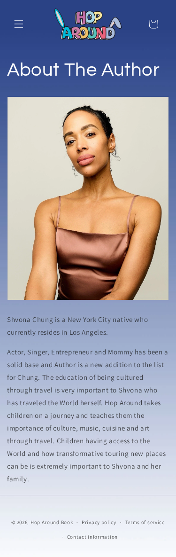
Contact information (92, 536)
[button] (18, 24)
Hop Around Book (52, 522)
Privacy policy (99, 522)
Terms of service (145, 522)
